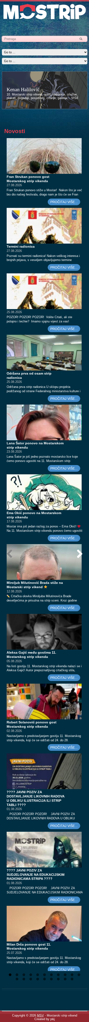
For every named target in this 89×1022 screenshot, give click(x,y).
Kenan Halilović (23, 89)
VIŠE (75, 98)
